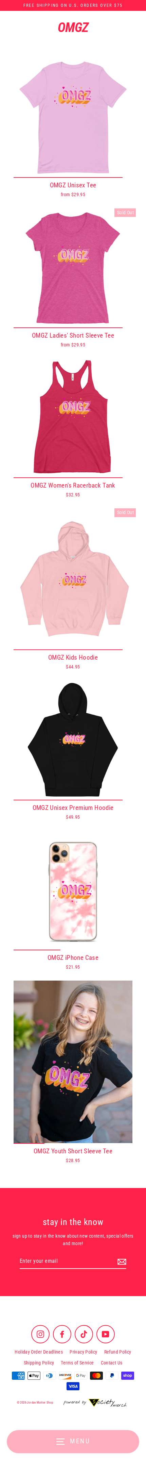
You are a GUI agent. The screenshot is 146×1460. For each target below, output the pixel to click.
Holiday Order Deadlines (39, 1352)
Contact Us (112, 1362)
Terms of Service (77, 1362)
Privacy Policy (83, 1352)
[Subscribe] (120, 1261)
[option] (73, 117)
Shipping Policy (39, 1362)
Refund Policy (117, 1352)
